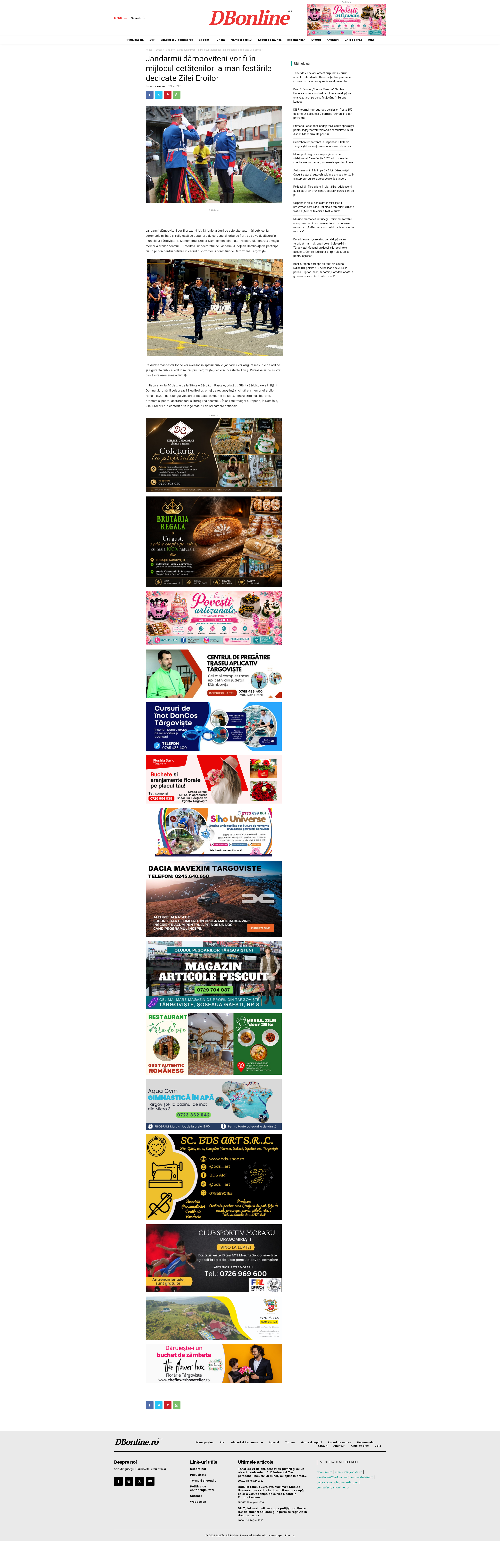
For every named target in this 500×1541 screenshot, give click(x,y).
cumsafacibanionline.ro (333, 1487)
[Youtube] (150, 1481)
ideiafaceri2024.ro (329, 1477)
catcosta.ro (324, 1482)
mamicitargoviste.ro (348, 1472)
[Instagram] (129, 1481)
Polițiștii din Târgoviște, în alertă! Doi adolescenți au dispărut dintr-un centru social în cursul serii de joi (323, 190)
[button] (139, 18)
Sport (242, 1502)
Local (159, 49)
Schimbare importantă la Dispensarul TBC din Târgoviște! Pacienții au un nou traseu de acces (322, 144)
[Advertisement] (213, 218)
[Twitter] (158, 95)
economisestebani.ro (358, 1477)
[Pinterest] (167, 95)
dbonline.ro (324, 1472)
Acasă (149, 49)
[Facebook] (150, 95)
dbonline (160, 85)
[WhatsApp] (176, 95)
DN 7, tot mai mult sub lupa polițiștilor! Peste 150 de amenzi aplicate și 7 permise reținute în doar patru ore (322, 113)
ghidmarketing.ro (346, 1482)
